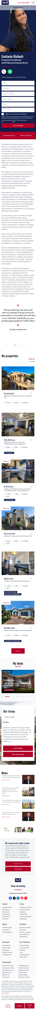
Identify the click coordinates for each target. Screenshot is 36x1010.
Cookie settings (8, 1006)
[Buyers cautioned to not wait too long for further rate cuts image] (28, 816)
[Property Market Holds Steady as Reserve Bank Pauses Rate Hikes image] (28, 779)
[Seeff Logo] (5, 2)
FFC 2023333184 (19, 77)
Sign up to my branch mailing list (16, 114)
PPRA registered (7, 77)
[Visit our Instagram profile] (21, 898)
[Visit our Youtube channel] (25, 898)
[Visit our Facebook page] (10, 898)
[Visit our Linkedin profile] (18, 898)
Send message (18, 125)
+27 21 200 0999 (23, 3)
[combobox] (18, 104)
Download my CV (9, 135)
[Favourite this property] (31, 394)
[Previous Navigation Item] (2, 7)
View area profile (18, 754)
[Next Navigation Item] (33, 7)
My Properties (18, 7)
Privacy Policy (29, 118)
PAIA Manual (18, 869)
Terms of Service (8, 121)
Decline (19, 1006)
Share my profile (25, 135)
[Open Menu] (32, 2)
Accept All (29, 1006)
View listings (18, 748)
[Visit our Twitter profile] (14, 898)
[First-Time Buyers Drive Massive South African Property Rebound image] (28, 804)
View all (31, 359)
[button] (6, 345)
